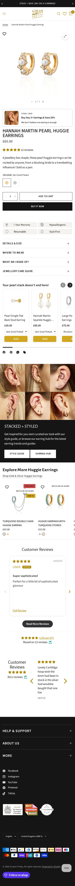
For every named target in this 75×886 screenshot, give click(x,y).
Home (5, 24)
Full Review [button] (19, 611)
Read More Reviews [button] (37, 624)
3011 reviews (15, 677)
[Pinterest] (12, 352)
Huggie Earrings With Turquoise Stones (51, 523)
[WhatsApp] (18, 352)
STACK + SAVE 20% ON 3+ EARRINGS (37, 3)
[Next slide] (69, 591)
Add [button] (16, 339)
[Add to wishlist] (4, 34)
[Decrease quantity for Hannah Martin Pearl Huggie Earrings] (5, 196)
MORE (7, 755)
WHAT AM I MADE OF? (16, 262)
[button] (12, 150)
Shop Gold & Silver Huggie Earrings (22, 475)
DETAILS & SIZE (12, 243)
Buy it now (37, 206)
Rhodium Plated (15, 183)
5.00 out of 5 (46, 638)
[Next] (43, 102)
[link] (16, 300)
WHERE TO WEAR (13, 253)
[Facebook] (5, 352)
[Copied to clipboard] (25, 352)
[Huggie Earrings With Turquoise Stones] (55, 500)
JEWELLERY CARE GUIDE (18, 271)
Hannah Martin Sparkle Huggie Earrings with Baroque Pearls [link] (42, 318)
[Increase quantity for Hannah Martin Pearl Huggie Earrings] (15, 196)
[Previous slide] (5, 591)
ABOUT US (11, 743)
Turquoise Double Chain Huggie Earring (18, 523)
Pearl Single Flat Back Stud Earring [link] (14, 318)
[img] (21, 561)
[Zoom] (65, 36)
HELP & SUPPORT (17, 731)
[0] (70, 13)
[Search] (59, 13)
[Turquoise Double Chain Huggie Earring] (20, 500)
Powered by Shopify (51, 866)
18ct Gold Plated (7, 183)
